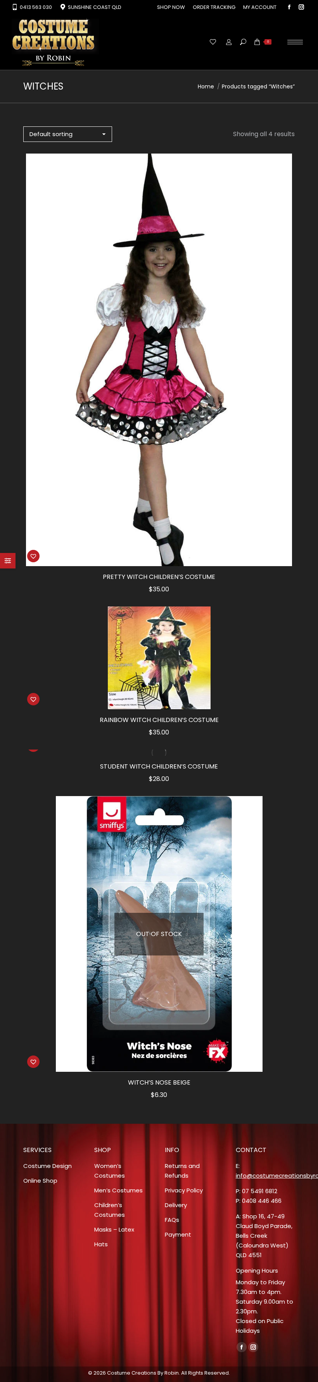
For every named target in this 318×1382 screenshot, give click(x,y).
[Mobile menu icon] (295, 42)
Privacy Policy (184, 1190)
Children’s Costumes (109, 1210)
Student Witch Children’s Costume (159, 766)
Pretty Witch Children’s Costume (159, 576)
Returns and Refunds (182, 1171)
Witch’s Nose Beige (159, 1082)
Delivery (176, 1205)
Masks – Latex (114, 1229)
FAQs (172, 1220)
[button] (33, 556)
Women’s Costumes (109, 1171)
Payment (178, 1234)
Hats (101, 1244)
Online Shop (40, 1180)
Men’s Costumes (118, 1190)
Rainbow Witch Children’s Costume (159, 719)
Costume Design (47, 1166)
